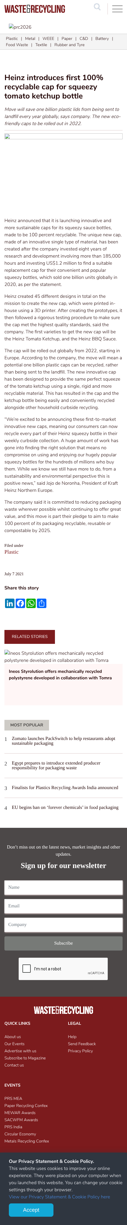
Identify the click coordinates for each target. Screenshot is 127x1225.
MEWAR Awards (19, 1113)
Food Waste (17, 45)
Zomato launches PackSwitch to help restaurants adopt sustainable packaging (63, 741)
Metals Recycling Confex (26, 1141)
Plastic (12, 38)
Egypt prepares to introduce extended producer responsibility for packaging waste (56, 765)
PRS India (13, 1127)
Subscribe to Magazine (25, 1058)
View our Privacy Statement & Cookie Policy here (59, 1197)
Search (97, 12)
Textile (41, 45)
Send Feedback (82, 1044)
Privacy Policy (80, 1051)
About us (12, 1037)
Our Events (14, 1044)
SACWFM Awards (21, 1120)
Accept (31, 1210)
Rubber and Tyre (69, 45)
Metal (30, 38)
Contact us (14, 1065)
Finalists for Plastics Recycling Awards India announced (65, 787)
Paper (66, 38)
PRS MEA (13, 1098)
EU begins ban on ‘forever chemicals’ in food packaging (65, 807)
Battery (102, 38)
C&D (83, 38)
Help (72, 1037)
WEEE (48, 38)
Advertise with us (20, 1051)
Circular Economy (20, 1134)
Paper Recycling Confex (26, 1105)
